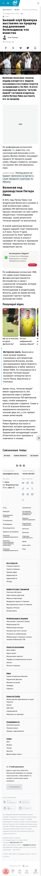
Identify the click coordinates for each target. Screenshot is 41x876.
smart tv (9, 808)
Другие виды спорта (14, 754)
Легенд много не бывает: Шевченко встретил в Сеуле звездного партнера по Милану (18, 177)
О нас (5, 508)
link (23, 483)
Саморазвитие (11, 711)
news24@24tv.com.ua (11, 474)
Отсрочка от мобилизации (16, 634)
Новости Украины (13, 569)
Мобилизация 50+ (13, 625)
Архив (24, 541)
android (9, 802)
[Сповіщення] (38, 3)
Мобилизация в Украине (17, 618)
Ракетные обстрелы (13, 592)
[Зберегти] (35, 48)
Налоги (9, 663)
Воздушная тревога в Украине (17, 601)
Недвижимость (13, 722)
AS (13, 42)
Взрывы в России (12, 608)
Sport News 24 (8, 9)
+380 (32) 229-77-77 (16, 842)
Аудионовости (11, 578)
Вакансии (25, 532)
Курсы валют (11, 653)
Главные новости (13, 566)
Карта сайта (26, 545)
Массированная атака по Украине (19, 605)
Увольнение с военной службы (18, 621)
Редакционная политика (8, 516)
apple (25, 802)
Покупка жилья (12, 728)
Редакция (6, 511)
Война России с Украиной (17, 589)
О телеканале (7, 520)
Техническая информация (26, 524)
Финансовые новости (14, 656)
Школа (9, 705)
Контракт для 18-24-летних (16, 631)
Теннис (9, 748)
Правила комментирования (28, 519)
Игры (24, 549)
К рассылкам (14, 787)
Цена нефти (10, 650)
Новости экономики (15, 647)
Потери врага (11, 611)
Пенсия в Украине (13, 666)
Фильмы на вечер (13, 682)
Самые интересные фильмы (16, 676)
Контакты (25, 529)
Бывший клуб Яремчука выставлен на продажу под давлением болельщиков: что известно (30, 9)
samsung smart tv (25, 808)
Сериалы (9, 689)
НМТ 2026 (9, 708)
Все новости (11, 563)
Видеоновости (11, 575)
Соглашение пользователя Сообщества (27, 513)
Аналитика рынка (13, 725)
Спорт (9, 739)
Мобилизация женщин (14, 628)
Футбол (17, 9)
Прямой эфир (11, 572)
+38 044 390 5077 (28, 474)
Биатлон (9, 751)
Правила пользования (10, 532)
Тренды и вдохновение (15, 731)
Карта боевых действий (15, 595)
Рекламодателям (9, 528)
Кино (8, 673)
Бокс (8, 742)
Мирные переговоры (14, 598)
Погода (9, 581)
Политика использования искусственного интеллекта (8, 543)
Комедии (9, 686)
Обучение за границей (14, 714)
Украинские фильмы (14, 679)
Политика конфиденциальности (10, 536)
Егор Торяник (13, 37)
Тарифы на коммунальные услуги (19, 659)
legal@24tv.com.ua (29, 845)
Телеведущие (7, 524)
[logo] (15, 3)
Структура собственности (27, 537)
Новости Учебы (13, 696)
